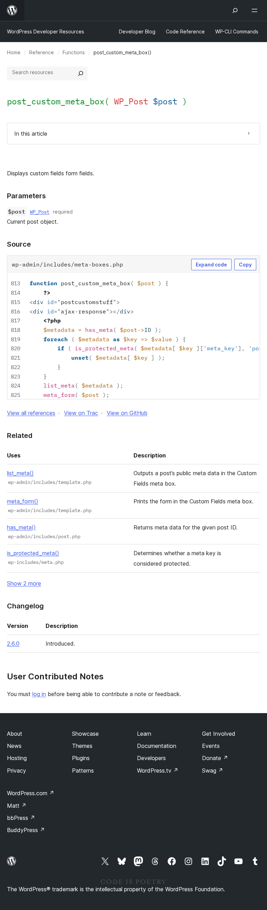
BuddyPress (26, 830)
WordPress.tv (157, 770)
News (14, 745)
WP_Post (39, 212)
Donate (215, 758)
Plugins (81, 758)
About (14, 733)
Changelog (25, 606)
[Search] (81, 73)
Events (211, 745)
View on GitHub (127, 412)
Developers (151, 758)
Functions (74, 52)
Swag (212, 770)
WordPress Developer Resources (45, 31)
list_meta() (20, 473)
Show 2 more (24, 583)
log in (39, 694)
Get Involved (218, 733)
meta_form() (22, 501)
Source (19, 244)
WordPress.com (30, 793)
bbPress (21, 817)
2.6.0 (13, 643)
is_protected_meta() (33, 553)
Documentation (156, 745)
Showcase (85, 733)
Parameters (26, 196)
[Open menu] (256, 10)
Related (19, 435)
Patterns (83, 770)
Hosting (17, 758)
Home (14, 52)
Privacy (16, 770)
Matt (16, 805)
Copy (245, 265)
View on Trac (81, 412)
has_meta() (21, 527)
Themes (82, 745)
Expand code (211, 265)
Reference (41, 52)
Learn (144, 733)
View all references (31, 412)
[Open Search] (235, 10)
